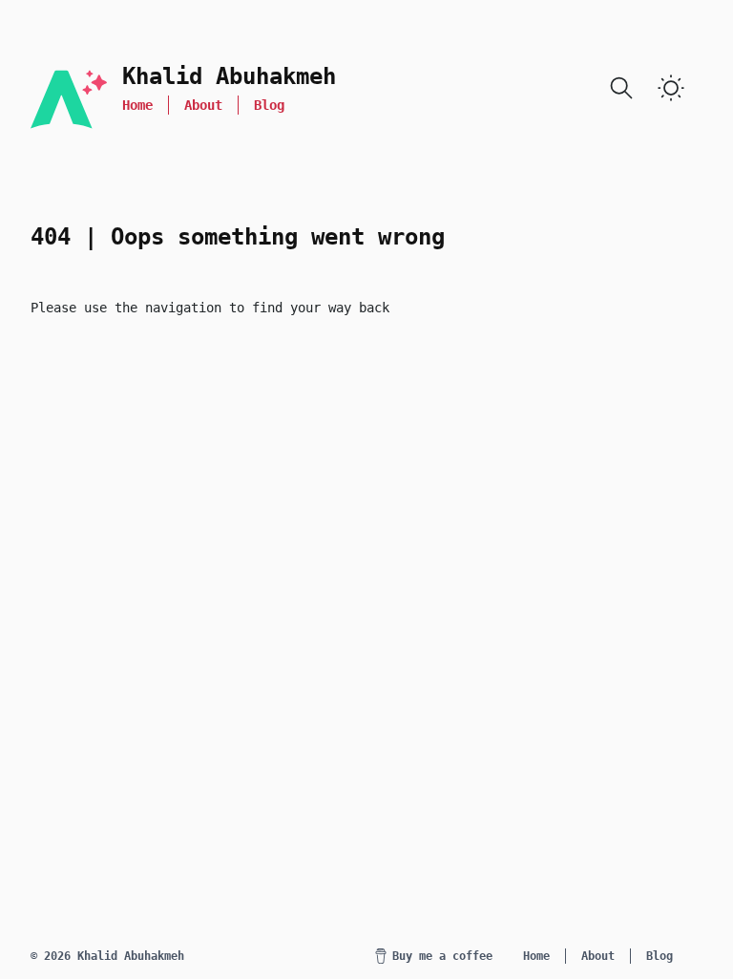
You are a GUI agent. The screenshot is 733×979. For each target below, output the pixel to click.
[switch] (671, 88)
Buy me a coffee (442, 956)
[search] (621, 88)
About (203, 105)
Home (137, 105)
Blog (269, 105)
